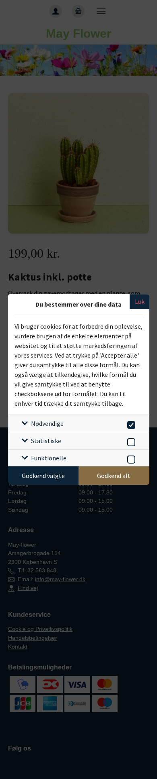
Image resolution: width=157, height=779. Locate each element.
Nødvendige (47, 423)
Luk (140, 301)
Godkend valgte (43, 476)
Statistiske (46, 441)
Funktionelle (48, 458)
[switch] (129, 423)
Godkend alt (113, 476)
